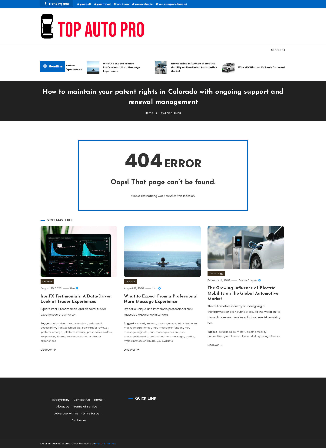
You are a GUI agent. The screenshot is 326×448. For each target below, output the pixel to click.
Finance (47, 281)
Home (98, 400)
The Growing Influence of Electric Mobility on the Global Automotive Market (189, 67)
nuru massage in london (168, 328)
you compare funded (172, 4)
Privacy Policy (60, 400)
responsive (48, 336)
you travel (104, 4)
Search (276, 50)
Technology (216, 273)
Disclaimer (79, 420)
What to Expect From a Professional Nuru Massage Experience (116, 67)
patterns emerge (51, 332)
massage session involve (173, 323)
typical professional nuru (140, 341)
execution (81, 323)
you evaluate (144, 4)
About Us (62, 406)
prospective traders (99, 332)
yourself (85, 4)
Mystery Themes (105, 443)
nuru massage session (164, 332)
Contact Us (82, 400)
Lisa (72, 288)
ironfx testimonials (69, 328)
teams (61, 336)
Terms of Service (85, 406)
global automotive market (240, 336)
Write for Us (91, 413)
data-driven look (62, 323)
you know (122, 4)
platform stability (75, 332)
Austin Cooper (248, 280)
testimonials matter (79, 336)
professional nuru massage (167, 336)
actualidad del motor (231, 332)
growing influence (269, 336)
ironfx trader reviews (94, 328)
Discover (47, 350)
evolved (140, 323)
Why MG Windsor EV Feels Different (256, 67)
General (130, 281)
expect (151, 323)
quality (190, 336)
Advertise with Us (66, 413)
